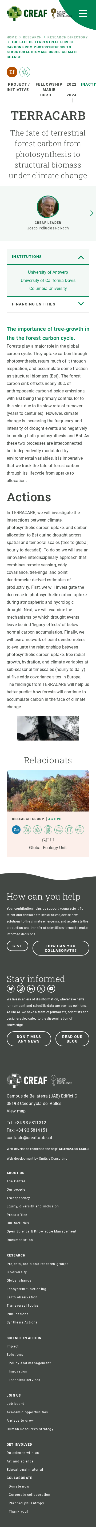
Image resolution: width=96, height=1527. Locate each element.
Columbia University (48, 288)
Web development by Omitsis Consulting (37, 1158)
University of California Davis (48, 280)
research (32, 37)
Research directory (67, 37)
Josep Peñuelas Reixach (48, 228)
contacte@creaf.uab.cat (30, 1137)
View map (16, 1111)
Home (12, 37)
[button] (91, 213)
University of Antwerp (48, 272)
